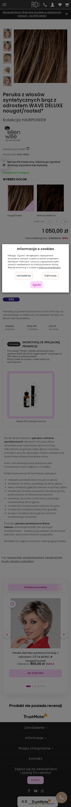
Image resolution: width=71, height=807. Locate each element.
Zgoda (36, 285)
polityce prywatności (49, 267)
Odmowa (50, 276)
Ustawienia (24, 276)
